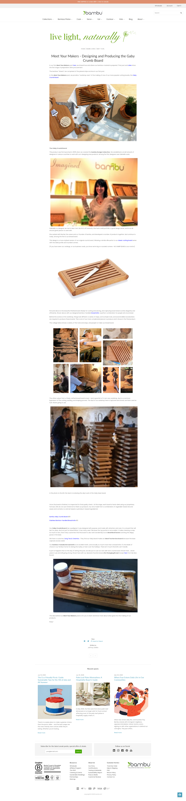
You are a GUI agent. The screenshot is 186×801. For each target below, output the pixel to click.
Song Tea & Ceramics (71, 539)
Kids (121, 19)
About (140, 19)
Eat (99, 19)
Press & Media (93, 775)
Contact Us (111, 777)
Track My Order (112, 766)
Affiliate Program (75, 768)
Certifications (93, 768)
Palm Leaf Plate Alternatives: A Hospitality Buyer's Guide (89, 678)
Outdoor (109, 19)
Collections (47, 19)
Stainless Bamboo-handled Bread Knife (62, 520)
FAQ (108, 770)
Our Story (91, 766)
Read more (41, 733)
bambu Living (90, 49)
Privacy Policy (111, 775)
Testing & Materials (94, 770)
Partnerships (74, 777)
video (130, 65)
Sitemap (72, 779)
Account (170, 6)
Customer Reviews (94, 777)
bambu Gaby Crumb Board (58, 517)
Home (83, 49)
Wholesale (158, 6)
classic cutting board (125, 240)
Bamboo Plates (64, 19)
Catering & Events (76, 773)
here (74, 65)
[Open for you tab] (179, 794)
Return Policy (111, 773)
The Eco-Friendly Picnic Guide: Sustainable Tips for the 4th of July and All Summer (54, 679)
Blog (131, 19)
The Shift (73, 770)
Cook (79, 19)
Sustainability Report (95, 773)
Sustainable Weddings (77, 775)
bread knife (95, 313)
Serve (89, 19)
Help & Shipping (112, 768)
